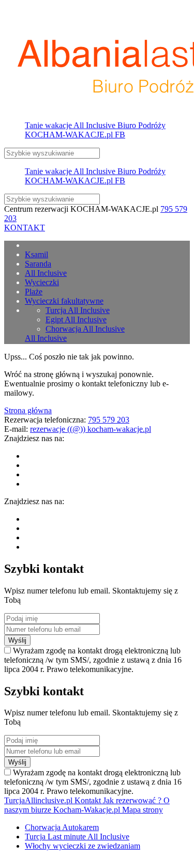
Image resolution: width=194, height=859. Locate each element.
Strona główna (28, 410)
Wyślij (17, 640)
